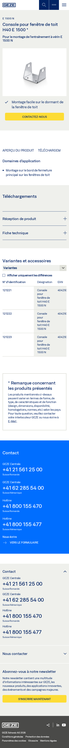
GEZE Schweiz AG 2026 (14, 732)
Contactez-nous (34, 116)
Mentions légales (48, 740)
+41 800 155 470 (22, 506)
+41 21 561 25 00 (22, 469)
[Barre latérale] (54, 5)
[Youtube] (64, 725)
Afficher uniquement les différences (29, 275)
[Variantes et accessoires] (34, 269)
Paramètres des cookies (14, 740)
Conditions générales (12, 736)
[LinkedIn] (57, 725)
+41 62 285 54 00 (23, 488)
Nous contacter (15, 654)
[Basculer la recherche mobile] (44, 5)
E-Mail (12, 421)
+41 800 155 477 (22, 524)
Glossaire (33, 740)
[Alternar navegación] (64, 5)
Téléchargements (53, 150)
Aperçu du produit (18, 150)
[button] (48, 725)
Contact (9, 571)
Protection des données (37, 736)
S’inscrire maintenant (34, 699)
